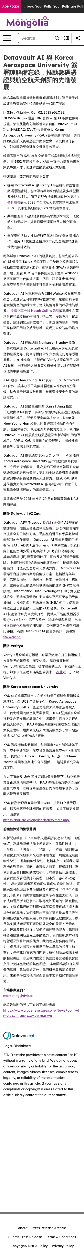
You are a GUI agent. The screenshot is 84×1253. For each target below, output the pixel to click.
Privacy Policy (63, 1246)
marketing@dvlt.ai (18, 996)
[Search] (57, 38)
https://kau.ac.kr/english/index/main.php (36, 820)
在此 (59, 672)
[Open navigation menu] (7, 38)
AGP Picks (10, 6)
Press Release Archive (49, 1228)
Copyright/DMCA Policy (29, 1246)
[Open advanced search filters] (67, 38)
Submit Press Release (25, 1237)
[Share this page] (78, 38)
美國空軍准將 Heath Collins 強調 (35, 311)
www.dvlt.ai (12, 637)
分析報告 (13, 202)
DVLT (47, 522)
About (23, 1228)
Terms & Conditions (61, 1237)
